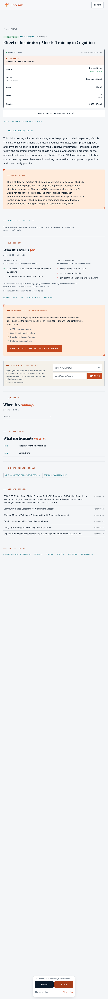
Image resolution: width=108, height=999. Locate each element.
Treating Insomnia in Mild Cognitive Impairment (26, 521)
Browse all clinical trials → (49, 554)
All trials (11, 29)
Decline (44, 984)
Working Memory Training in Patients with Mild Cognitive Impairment (36, 515)
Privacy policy (68, 992)
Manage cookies (41, 992)
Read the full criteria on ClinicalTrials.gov (30, 297)
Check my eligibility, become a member (34, 348)
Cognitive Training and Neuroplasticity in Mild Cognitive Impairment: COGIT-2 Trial (43, 533)
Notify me (95, 376)
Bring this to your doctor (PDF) (56, 113)
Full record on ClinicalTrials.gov (24, 121)
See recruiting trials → (80, 554)
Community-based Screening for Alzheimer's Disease (29, 508)
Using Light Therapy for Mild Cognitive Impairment (27, 527)
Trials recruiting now (55, 475)
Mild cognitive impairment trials (22, 475)
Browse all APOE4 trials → (17, 554)
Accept (64, 984)
